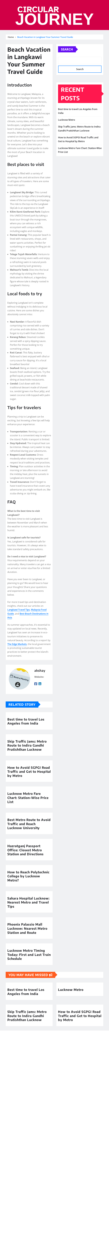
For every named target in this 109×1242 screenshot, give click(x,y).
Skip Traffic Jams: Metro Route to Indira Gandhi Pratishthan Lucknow (27, 745)
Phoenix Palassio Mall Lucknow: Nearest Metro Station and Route (27, 928)
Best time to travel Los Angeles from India (25, 721)
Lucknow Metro (66, 119)
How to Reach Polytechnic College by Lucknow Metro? (28, 876)
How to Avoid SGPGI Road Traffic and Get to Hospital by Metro (29, 771)
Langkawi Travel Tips (18, 609)
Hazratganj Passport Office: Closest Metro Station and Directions (25, 850)
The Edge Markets (17, 644)
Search (67, 49)
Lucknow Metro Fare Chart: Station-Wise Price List (28, 798)
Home (11, 37)
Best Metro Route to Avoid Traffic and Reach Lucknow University (29, 824)
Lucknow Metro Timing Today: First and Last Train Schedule (29, 954)
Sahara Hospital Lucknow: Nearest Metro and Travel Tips (28, 902)
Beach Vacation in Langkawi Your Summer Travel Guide (45, 37)
